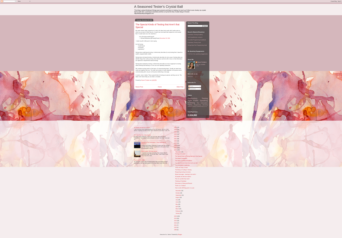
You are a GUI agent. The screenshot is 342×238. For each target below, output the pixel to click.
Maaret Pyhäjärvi (202, 62)
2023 (175, 134)
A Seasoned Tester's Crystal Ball (158, 6)
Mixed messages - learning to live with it (185, 174)
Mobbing (191, 103)
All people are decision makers (142, 127)
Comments (193, 89)
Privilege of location (180, 154)
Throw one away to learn (181, 167)
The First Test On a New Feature (142, 135)
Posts (191, 86)
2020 (175, 141)
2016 (175, 150)
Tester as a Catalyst (180, 185)
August (178, 197)
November (178, 190)
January (178, 213)
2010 (175, 227)
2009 (175, 229)
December (178, 152)
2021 (175, 138)
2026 (175, 127)
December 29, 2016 (165, 38)
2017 (175, 147)
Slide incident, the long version (149, 151)
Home (160, 87)
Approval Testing (192, 106)
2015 (175, 216)
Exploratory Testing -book (194, 42)
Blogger (180, 234)
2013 (175, 220)
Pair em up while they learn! (182, 178)
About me (190, 76)
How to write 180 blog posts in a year (184, 188)
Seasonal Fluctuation (139, 160)
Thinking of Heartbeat (180, 181)
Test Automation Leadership (182, 165)
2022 (175, 136)
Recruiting (205, 104)
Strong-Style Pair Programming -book (197, 45)
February (178, 211)
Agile (190, 101)
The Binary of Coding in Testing (183, 169)
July (177, 199)
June (177, 202)
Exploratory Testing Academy (195, 34)
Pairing (190, 104)
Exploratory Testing (198, 98)
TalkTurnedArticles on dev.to (195, 37)
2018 (175, 145)
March (177, 208)
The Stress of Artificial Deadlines (183, 160)
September (179, 195)
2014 (175, 218)
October (178, 193)
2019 (175, 143)
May (177, 204)
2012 (175, 223)
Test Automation (202, 103)
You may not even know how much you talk (186, 163)
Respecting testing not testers (183, 172)
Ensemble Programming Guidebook (197, 40)
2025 (175, 129)
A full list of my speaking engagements (198, 54)
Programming (197, 104)
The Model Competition (181, 158)
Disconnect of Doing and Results (183, 183)
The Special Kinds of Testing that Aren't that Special (188, 156)
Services (205, 106)
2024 (175, 132)
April (177, 206)
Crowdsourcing (199, 106)
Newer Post (139, 87)
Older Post (180, 87)
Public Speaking (200, 101)
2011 (175, 225)
